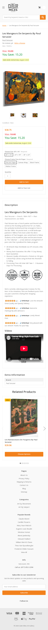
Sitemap (24, 492)
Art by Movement (24, 504)
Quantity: (8, 172)
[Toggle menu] (3, 7)
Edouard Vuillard (24, 539)
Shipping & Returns (24, 482)
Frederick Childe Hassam (24, 549)
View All (24, 552)
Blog (24, 488)
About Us (24, 475)
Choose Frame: (19, 159)
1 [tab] (20, 463)
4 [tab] (26, 463)
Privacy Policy (24, 478)
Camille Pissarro (24, 522)
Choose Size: (16, 152)
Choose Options (24, 454)
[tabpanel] (24, 428)
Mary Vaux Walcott (24, 525)
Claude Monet (24, 519)
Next (44, 428)
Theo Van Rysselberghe (24, 545)
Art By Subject (24, 507)
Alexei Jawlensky (24, 535)
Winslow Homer (24, 532)
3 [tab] (24, 463)
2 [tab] (22, 463)
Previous (3, 428)
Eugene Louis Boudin (24, 529)
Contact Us (24, 485)
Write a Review (19, 43)
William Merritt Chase (24, 542)
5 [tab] (27, 463)
